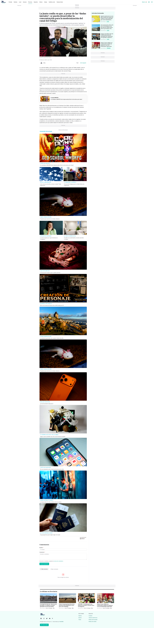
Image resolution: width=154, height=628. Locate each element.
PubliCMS (61, 621)
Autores (80, 617)
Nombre (41, 547)
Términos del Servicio (93, 617)
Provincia (109, 48)
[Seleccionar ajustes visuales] (149, 2)
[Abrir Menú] (152, 2)
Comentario (42, 552)
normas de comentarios (58, 561)
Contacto (90, 615)
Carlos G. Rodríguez (49, 608)
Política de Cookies (92, 621)
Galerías (15, 2)
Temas (79, 619)
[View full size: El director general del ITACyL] (63, 42)
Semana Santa (60, 2)
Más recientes (45, 569)
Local (108, 21)
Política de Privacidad (93, 619)
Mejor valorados (54, 569)
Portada (10, 2)
